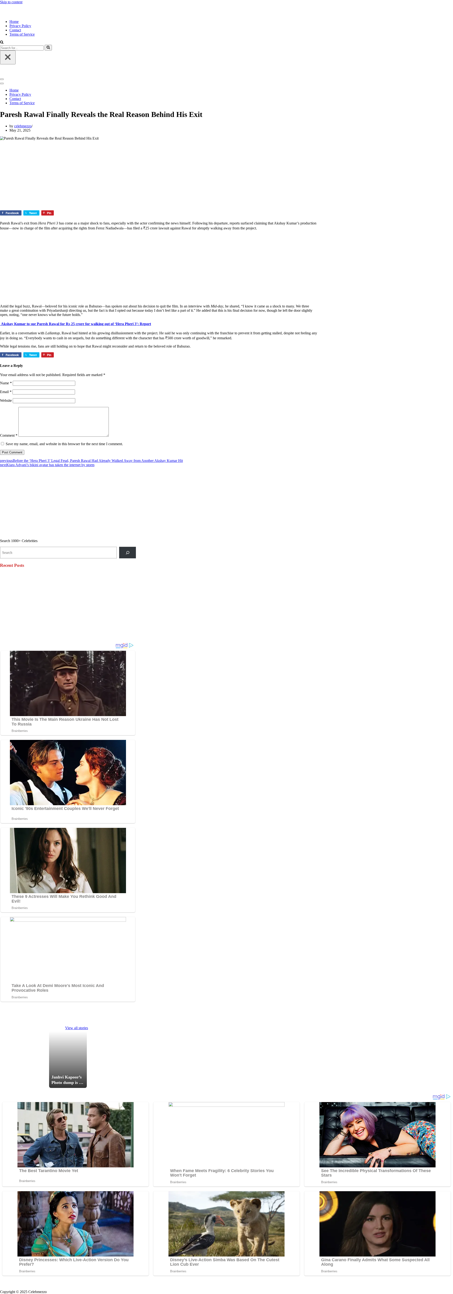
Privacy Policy (20, 26)
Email (6, 392)
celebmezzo (23, 126)
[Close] (8, 57)
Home (14, 22)
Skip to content (11, 2)
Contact (15, 30)
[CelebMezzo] (23, 14)
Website (6, 400)
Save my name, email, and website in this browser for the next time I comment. (64, 444)
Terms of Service (22, 34)
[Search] (48, 47)
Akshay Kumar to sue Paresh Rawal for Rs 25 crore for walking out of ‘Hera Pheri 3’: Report (75, 324)
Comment (8, 435)
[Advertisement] (141, 175)
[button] (2, 43)
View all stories (76, 1028)
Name (6, 383)
